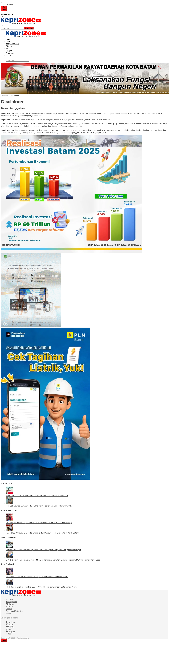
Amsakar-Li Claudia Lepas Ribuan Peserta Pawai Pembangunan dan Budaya (39, 523)
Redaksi (9, 609)
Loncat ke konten (8, 4)
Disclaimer (10, 604)
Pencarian (29, 28)
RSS (9, 634)
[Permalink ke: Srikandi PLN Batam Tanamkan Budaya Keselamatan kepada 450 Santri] (9, 574)
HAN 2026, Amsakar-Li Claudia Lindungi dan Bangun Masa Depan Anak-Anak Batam (42, 533)
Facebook (12, 622)
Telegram (11, 631)
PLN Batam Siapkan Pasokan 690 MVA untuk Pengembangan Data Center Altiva (41, 587)
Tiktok (9, 629)
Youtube (11, 627)
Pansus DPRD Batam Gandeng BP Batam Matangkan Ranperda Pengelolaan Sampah (43, 550)
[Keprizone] (21, 23)
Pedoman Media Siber (15, 611)
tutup (4, 7)
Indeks (8, 613)
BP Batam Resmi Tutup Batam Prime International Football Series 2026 (37, 496)
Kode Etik (9, 606)
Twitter (10, 624)
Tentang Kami (11, 601)
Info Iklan (9, 599)
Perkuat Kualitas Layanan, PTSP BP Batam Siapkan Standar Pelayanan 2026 (39, 506)
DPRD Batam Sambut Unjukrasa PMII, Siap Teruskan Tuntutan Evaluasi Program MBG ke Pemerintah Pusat (53, 560)
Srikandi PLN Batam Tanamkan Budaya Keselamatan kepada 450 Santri (37, 577)
